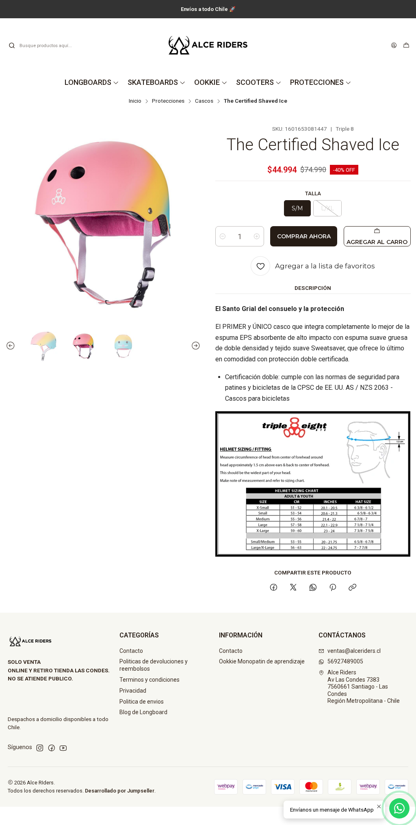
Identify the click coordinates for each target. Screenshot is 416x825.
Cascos (204, 101)
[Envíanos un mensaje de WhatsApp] (399, 808)
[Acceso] (394, 45)
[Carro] (406, 45)
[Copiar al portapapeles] (352, 588)
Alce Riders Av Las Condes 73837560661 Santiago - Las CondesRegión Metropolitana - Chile (363, 686)
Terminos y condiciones (149, 679)
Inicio (135, 101)
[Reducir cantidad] (223, 236)
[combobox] (49, 45)
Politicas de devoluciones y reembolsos (153, 665)
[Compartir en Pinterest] (333, 588)
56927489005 (345, 661)
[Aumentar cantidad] (257, 236)
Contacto (131, 651)
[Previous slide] (12, 346)
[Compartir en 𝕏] (293, 588)
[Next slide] (194, 346)
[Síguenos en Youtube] (63, 748)
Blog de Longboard (143, 712)
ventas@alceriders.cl (354, 651)
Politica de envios (141, 701)
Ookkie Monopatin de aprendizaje (262, 661)
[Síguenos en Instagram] (40, 748)
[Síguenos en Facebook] (52, 748)
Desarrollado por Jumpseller (119, 791)
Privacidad (132, 690)
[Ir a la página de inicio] (208, 45)
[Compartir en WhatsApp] (313, 588)
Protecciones (168, 101)
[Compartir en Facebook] (273, 588)
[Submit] (12, 45)
